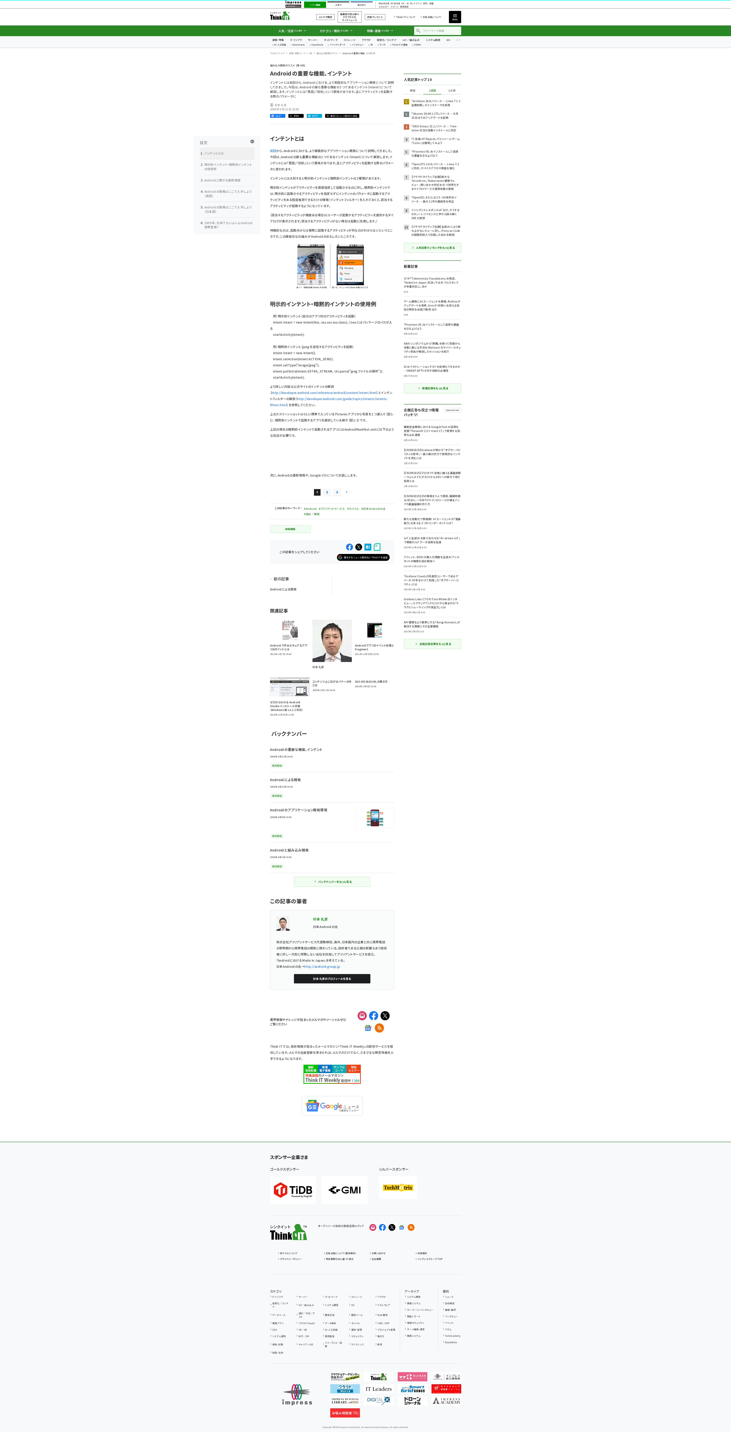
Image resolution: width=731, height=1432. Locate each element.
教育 (379, 1344)
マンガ (382, 45)
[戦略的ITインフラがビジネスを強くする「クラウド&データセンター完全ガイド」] (345, 1378)
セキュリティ (357, 1336)
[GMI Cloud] (345, 1190)
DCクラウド (416, 3)
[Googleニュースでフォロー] (401, 1227)
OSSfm (417, 45)
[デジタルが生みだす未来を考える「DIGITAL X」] (378, 1402)
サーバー (313, 40)
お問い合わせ (379, 1253)
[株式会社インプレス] (297, 1394)
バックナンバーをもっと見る (335, 882)
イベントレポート (338, 45)
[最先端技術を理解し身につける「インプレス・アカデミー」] (446, 1402)
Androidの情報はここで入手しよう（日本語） (228, 209)
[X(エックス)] (385, 1015)
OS (448, 40)
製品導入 (362, 5)
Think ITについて (405, 17)
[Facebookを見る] (382, 1227)
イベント (449, 1322)
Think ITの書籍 (400, 45)
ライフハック (357, 1344)
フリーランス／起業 (333, 1344)
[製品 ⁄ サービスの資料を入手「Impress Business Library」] (345, 1402)
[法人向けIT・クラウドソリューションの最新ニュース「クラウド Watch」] (345, 1390)
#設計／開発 (312, 514)
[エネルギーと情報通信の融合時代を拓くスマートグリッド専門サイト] (412, 1390)
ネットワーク (331, 40)
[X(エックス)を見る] (392, 1227)
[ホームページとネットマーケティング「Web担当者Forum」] (412, 1378)
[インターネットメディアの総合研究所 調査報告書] (446, 1378)
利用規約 (422, 1253)
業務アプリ (277, 1323)
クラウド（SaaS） (307, 1323)
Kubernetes (299, 45)
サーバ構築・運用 (415, 1329)
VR (371, 45)
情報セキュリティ (415, 1322)
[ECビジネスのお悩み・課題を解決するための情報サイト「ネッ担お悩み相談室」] (345, 1414)
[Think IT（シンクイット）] (288, 1237)
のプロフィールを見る (332, 979)
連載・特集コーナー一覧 (300, 53)
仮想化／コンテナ (387, 40)
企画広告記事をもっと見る (435, 644)
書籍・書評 (450, 1309)
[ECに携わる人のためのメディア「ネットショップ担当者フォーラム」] (446, 1390)
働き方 (380, 1336)
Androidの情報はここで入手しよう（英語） (228, 193)
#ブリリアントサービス (332, 509)
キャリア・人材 (306, 1344)
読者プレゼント (375, 17)
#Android (310, 509)
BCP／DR (304, 1336)
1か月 (452, 90)
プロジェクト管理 (386, 1329)
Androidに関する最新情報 (222, 180)
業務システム (413, 1303)
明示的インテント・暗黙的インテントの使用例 (228, 166)
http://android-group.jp (322, 966)
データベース (279, 1315)
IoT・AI (405, 3)
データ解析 (330, 1323)
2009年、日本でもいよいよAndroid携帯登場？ (228, 224)
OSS (274, 1329)
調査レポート (413, 1316)
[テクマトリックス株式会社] (398, 1187)
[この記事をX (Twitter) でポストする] (358, 547)
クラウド (366, 40)
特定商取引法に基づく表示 (340, 1258)
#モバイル (353, 509)
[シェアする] (349, 547)
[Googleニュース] (367, 1028)
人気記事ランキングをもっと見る (435, 248)
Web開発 (382, 1315)
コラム (448, 1329)
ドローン (394, 7)
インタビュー (358, 45)
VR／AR (303, 1329)
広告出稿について (432, 17)
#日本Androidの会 (373, 509)
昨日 (412, 90)
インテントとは (214, 153)
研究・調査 (428, 3)
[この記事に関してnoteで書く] (377, 547)
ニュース (449, 1296)
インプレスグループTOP (430, 1258)
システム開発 (433, 40)
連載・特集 (278, 40)
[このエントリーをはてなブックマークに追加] (367, 547)
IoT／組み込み (411, 40)
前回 (273, 150)
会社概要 (376, 1258)
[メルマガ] (362, 1015)
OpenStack (317, 45)
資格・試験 (277, 1344)
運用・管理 (356, 1329)
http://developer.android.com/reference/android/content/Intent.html (324, 392)
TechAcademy (453, 1335)
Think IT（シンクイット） (288, 15)
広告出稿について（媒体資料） (341, 1253)
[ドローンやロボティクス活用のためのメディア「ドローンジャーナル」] (412, 1402)
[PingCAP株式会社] (293, 1190)
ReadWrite (451, 1342)
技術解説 (450, 1303)
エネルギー (384, 7)
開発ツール (357, 1315)
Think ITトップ (277, 53)
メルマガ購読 (325, 17)
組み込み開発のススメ (327, 53)
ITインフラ (296, 40)
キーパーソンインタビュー (420, 1309)
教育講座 (404, 7)
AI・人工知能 (280, 45)
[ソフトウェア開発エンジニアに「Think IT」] (378, 1378)
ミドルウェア (383, 1305)
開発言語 (329, 1315)
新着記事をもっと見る (435, 388)
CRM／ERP (383, 1323)
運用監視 (329, 1336)
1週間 (432, 90)
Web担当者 (384, 3)
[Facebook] (373, 1015)
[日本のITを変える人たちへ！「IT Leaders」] (378, 1390)
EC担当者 (395, 3)
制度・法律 (277, 1352)
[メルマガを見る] (372, 1227)
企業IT (338, 5)
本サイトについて (289, 1253)
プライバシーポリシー (291, 1258)
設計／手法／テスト (307, 1315)
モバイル (355, 1323)
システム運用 (279, 1336)
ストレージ (349, 40)
